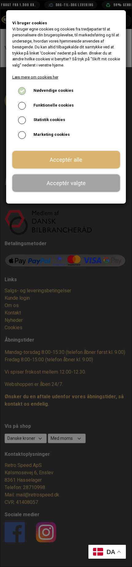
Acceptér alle (66, 159)
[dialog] (66, 283)
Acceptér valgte (66, 183)
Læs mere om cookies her (35, 77)
